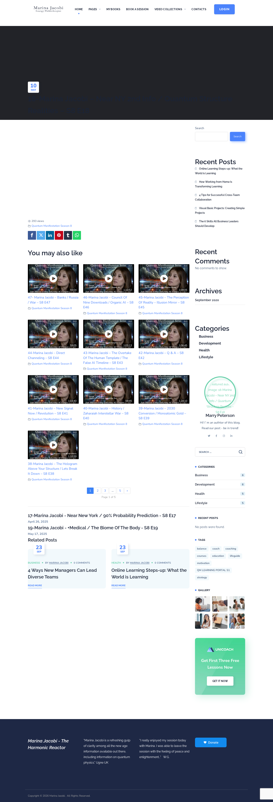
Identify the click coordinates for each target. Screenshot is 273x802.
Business (34, 563)
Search (199, 128)
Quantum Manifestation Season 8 (52, 226)
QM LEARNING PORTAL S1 (213, 570)
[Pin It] (59, 235)
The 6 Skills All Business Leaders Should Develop (216, 223)
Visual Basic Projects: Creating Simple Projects (220, 210)
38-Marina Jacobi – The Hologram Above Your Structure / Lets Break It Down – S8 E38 (52, 469)
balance (202, 548)
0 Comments (82, 563)
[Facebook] (32, 235)
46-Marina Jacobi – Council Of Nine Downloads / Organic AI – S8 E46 (108, 302)
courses (201, 556)
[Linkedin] (50, 235)
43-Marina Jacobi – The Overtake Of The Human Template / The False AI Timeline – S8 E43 (107, 358)
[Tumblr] (68, 235)
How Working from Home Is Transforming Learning (213, 184)
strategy (202, 577)
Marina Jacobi (59, 563)
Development (210, 343)
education (218, 556)
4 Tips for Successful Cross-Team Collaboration (217, 197)
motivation (203, 563)
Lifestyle (206, 357)
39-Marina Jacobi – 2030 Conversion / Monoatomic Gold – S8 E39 (162, 413)
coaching (230, 548)
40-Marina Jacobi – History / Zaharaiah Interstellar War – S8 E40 (106, 413)
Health (116, 563)
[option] (67, 568)
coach (216, 548)
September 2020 (207, 300)
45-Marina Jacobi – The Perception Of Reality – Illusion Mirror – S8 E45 (164, 302)
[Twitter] (41, 235)
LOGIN (224, 9)
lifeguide (235, 556)
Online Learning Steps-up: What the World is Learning (218, 171)
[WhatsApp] (77, 235)
